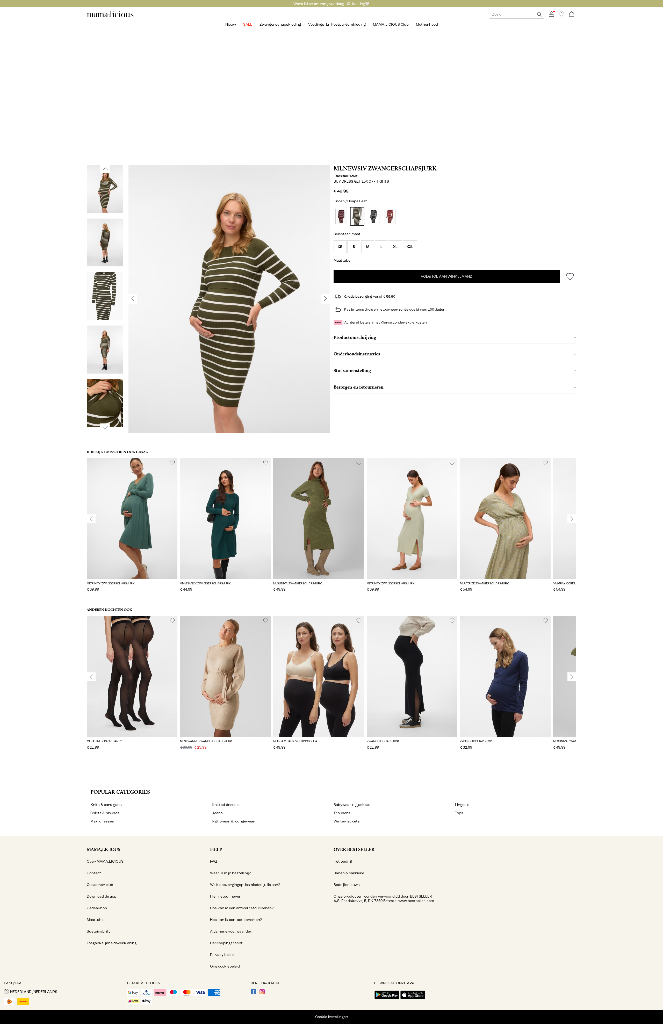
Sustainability (99, 931)
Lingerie (462, 805)
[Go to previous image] (105, 168)
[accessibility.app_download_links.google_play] (387, 999)
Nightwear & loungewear (233, 821)
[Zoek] (539, 14)
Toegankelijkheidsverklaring (111, 943)
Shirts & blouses (104, 813)
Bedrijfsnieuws (347, 885)
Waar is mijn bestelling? (230, 873)
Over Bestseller (354, 849)
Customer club (100, 885)
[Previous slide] (91, 518)
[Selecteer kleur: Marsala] (389, 216)
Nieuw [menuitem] (230, 24)
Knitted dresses (226, 805)
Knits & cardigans (106, 805)
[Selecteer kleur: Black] (373, 216)
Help (216, 849)
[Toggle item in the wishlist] (570, 276)
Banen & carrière (349, 873)
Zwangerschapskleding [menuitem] (280, 24)
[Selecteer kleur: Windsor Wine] (341, 216)
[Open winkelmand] (571, 14)
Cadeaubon (97, 908)
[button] (340, 246)
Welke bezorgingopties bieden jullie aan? (245, 885)
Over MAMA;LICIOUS (105, 861)
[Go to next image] (105, 427)
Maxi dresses (102, 821)
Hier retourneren (225, 896)
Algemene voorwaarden (231, 931)
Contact (94, 873)
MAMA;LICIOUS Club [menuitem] (391, 24)
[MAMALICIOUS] (110, 17)
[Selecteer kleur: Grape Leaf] (357, 216)
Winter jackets (347, 821)
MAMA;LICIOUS (103, 849)
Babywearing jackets (352, 805)
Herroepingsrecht (226, 943)
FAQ (213, 861)
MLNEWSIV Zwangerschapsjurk (385, 168)
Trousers (342, 813)
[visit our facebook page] (253, 993)
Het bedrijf (343, 861)
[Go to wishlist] (561, 15)
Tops (459, 813)
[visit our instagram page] (262, 993)
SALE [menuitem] (247, 24)
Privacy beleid (222, 955)
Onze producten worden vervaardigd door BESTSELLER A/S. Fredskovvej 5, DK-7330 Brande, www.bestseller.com (384, 898)
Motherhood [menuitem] (427, 24)
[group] (132, 528)
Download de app (102, 896)
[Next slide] (571, 518)
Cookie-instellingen (331, 1017)
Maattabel (95, 920)
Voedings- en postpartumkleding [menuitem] (337, 24)
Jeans (217, 813)
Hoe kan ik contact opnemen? (236, 920)
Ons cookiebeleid (225, 966)
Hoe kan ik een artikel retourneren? (241, 908)
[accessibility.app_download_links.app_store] (413, 999)
